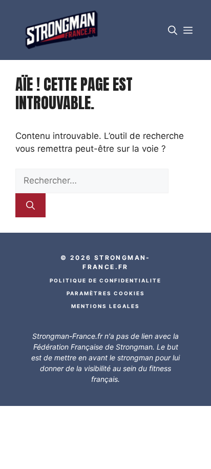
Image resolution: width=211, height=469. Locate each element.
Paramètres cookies (106, 293)
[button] (172, 29)
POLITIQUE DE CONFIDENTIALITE (105, 280)
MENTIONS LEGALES (105, 306)
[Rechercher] (30, 205)
